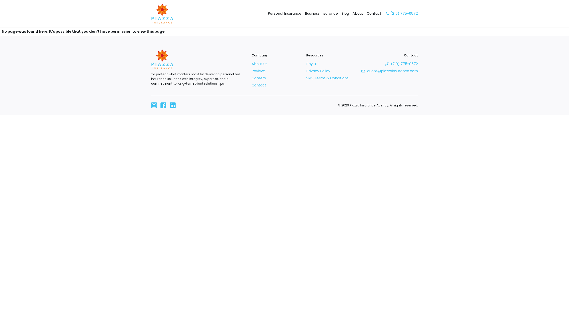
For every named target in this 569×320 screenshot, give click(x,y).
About (358, 13)
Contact (374, 13)
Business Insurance (321, 13)
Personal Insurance (284, 13)
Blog (345, 13)
